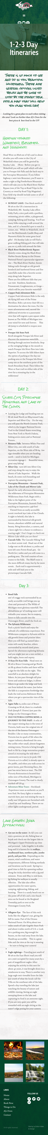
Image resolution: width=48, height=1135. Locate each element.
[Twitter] (34, 1099)
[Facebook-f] (29, 1099)
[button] (24, 15)
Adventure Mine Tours (18, 786)
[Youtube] (23, 23)
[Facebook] (19, 23)
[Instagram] (28, 23)
